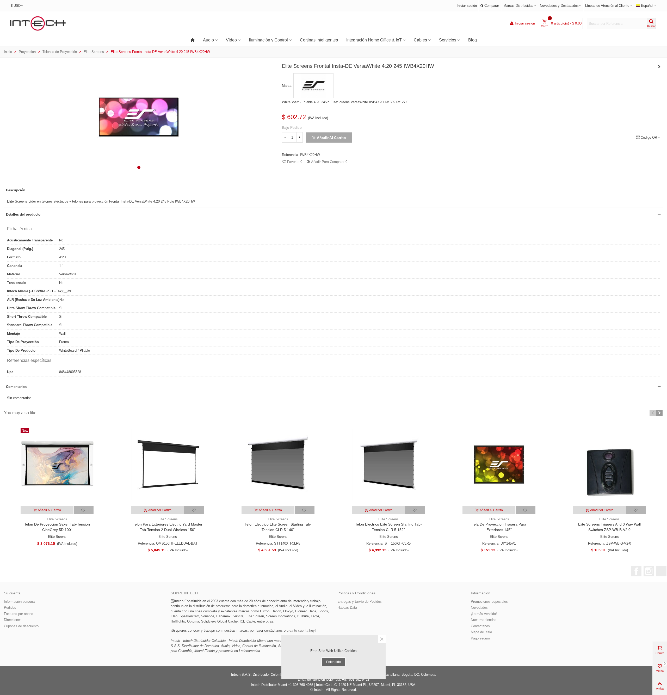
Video (231, 40)
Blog (472, 40)
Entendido (333, 662)
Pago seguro (480, 638)
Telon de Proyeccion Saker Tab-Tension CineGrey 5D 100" (57, 527)
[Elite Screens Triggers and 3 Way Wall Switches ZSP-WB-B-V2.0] (609, 464)
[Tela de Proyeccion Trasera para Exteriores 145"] (498, 464)
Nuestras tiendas (483, 620)
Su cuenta (12, 593)
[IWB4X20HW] (139, 170)
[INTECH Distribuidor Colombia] (37, 23)
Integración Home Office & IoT (374, 40)
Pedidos (10, 607)
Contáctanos (480, 626)
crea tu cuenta (297, 630)
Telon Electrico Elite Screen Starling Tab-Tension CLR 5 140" (278, 527)
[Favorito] (84, 510)
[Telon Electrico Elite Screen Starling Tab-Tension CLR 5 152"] (388, 464)
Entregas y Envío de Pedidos (359, 601)
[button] (138, 167)
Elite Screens (57, 519)
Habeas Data (347, 607)
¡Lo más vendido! (484, 614)
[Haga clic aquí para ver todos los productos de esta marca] (313, 85)
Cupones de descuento (21, 626)
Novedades (479, 607)
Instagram (649, 571)
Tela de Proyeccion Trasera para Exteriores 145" (499, 527)
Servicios (447, 40)
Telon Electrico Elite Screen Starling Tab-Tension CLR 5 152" (388, 527)
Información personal (19, 601)
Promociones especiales (489, 601)
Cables (420, 40)
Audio (208, 40)
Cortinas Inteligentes (319, 40)
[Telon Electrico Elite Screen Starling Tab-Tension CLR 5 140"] (278, 464)
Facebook (636, 571)
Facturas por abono (18, 614)
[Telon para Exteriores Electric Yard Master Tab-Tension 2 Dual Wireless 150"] (167, 464)
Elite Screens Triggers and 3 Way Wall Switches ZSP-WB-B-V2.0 (609, 527)
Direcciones (13, 620)
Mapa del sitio (481, 632)
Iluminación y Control (268, 40)
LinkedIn (661, 571)
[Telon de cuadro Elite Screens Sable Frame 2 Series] (659, 67)
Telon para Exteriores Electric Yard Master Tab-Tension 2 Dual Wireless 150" (167, 527)
